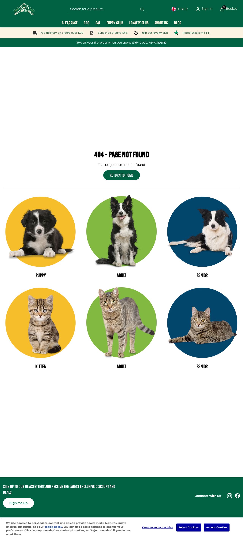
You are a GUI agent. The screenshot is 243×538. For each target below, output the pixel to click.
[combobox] (106, 9)
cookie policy (53, 526)
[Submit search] (142, 9)
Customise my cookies (157, 527)
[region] (121, 527)
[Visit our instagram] (229, 495)
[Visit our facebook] (237, 495)
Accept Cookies (216, 527)
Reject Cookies (188, 527)
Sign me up (18, 503)
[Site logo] (24, 9)
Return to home (121, 175)
